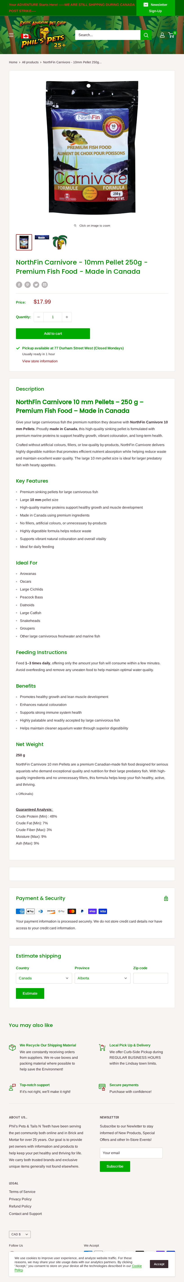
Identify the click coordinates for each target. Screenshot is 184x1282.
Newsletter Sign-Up (158, 8)
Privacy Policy (20, 1199)
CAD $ (16, 1234)
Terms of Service (22, 1192)
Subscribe (115, 1166)
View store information (40, 361)
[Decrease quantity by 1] (38, 317)
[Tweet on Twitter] (36, 284)
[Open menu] (11, 35)
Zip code (140, 968)
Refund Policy (20, 1206)
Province (82, 968)
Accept (159, 1264)
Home (13, 62)
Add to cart (53, 333)
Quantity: (23, 317)
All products (30, 62)
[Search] (146, 35)
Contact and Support (25, 1214)
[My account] (162, 35)
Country (22, 968)
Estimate (30, 993)
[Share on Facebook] (19, 284)
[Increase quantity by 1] (67, 317)
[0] (171, 35)
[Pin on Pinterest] (27, 284)
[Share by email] (45, 284)
